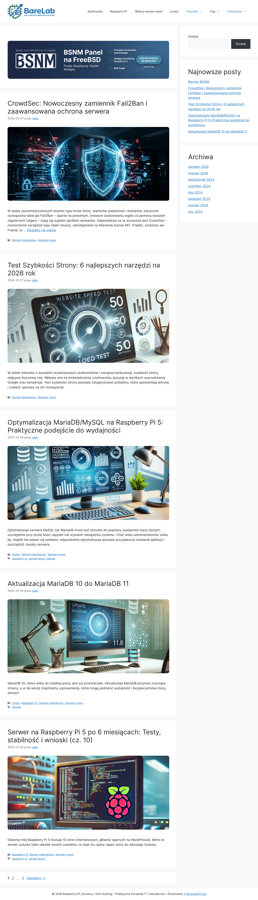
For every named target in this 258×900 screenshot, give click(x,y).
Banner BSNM (198, 82)
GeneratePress (196, 894)
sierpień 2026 (198, 167)
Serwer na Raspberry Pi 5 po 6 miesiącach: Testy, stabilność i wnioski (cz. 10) (84, 736)
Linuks (174, 11)
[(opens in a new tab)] (88, 78)
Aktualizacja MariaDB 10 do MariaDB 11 (68, 583)
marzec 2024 (198, 205)
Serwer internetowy (24, 240)
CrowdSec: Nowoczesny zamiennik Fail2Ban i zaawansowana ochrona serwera (77, 107)
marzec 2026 (198, 173)
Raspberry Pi (118, 11)
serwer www (37, 558)
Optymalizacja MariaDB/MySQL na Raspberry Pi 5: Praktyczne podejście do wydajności (85, 426)
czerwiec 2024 (199, 186)
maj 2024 (195, 192)
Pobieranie (234, 11)
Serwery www (47, 240)
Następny (36, 878)
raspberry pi (19, 558)
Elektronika (95, 11)
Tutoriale (192, 11)
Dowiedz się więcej (41, 230)
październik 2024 (201, 179)
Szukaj (193, 36)
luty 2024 (195, 212)
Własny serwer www (148, 11)
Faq (212, 11)
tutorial (50, 558)
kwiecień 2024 (199, 199)
